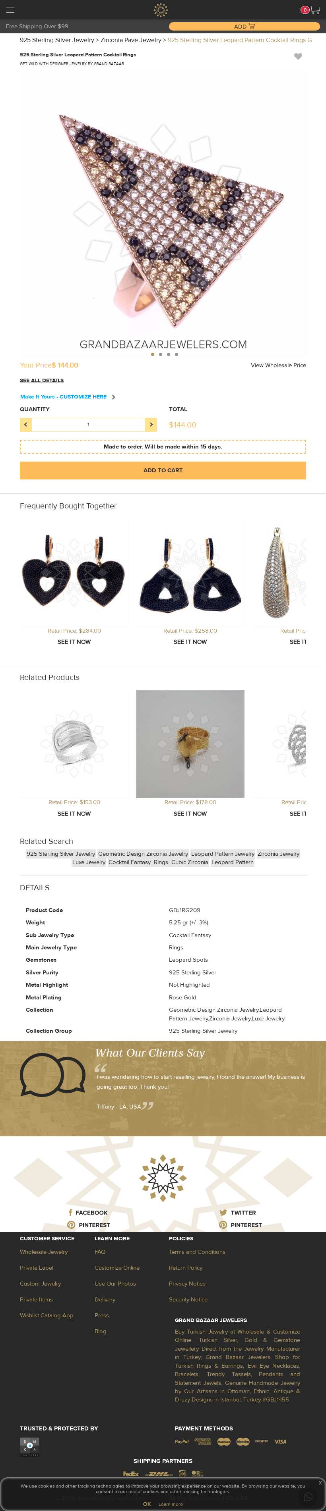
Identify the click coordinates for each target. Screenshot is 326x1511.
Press (102, 1315)
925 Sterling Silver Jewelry (61, 854)
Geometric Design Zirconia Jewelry (143, 854)
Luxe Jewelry (88, 862)
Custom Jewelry (40, 1284)
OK (147, 1504)
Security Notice (188, 1299)
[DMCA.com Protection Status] (30, 1446)
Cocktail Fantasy (130, 862)
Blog (101, 1331)
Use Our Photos (115, 1284)
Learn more (171, 1504)
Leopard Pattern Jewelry (222, 854)
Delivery (105, 1299)
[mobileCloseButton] (10, 11)
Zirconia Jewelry (278, 854)
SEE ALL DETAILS (42, 380)
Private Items (36, 1299)
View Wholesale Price (278, 365)
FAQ (100, 1252)
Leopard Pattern (233, 862)
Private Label (36, 1268)
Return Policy (185, 1268)
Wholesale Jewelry (44, 1252)
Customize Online (117, 1268)
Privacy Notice (187, 1284)
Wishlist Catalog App (47, 1315)
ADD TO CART (163, 470)
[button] (315, 10)
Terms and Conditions (197, 1252)
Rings (162, 862)
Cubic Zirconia (189, 862)
